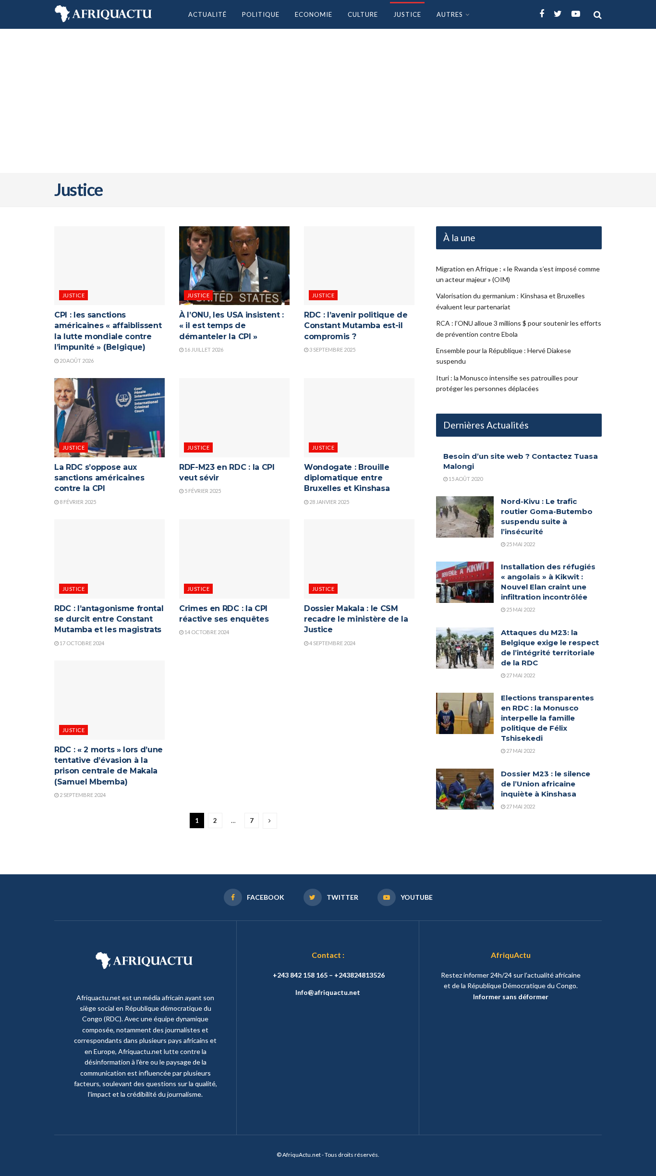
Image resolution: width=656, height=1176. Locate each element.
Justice (407, 14)
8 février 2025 (77, 502)
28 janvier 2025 (328, 502)
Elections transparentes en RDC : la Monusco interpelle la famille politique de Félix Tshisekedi (547, 718)
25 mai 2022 (520, 544)
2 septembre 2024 (82, 795)
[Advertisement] (328, 101)
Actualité (207, 14)
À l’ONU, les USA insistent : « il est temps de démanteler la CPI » (231, 325)
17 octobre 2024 (81, 643)
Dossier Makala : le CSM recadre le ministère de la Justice (356, 619)
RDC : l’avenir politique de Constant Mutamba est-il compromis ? (355, 325)
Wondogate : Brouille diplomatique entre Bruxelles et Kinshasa (346, 478)
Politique (260, 14)
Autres (450, 14)
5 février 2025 (202, 491)
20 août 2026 (76, 360)
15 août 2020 (465, 479)
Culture (363, 14)
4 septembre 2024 (331, 643)
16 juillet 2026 (203, 349)
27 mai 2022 (520, 675)
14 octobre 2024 (206, 632)
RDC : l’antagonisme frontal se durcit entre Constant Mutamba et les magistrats (108, 619)
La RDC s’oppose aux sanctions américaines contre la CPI (99, 478)
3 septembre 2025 (331, 349)
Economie (313, 14)
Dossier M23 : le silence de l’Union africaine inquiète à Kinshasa (545, 783)
